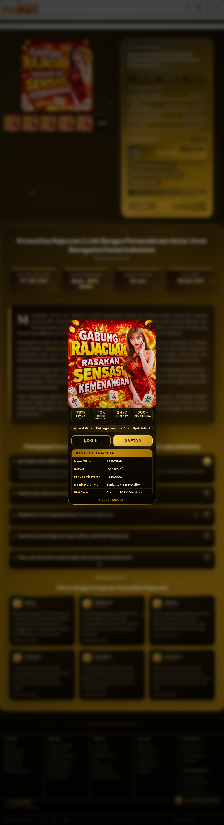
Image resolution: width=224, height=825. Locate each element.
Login (91, 440)
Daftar (133, 440)
